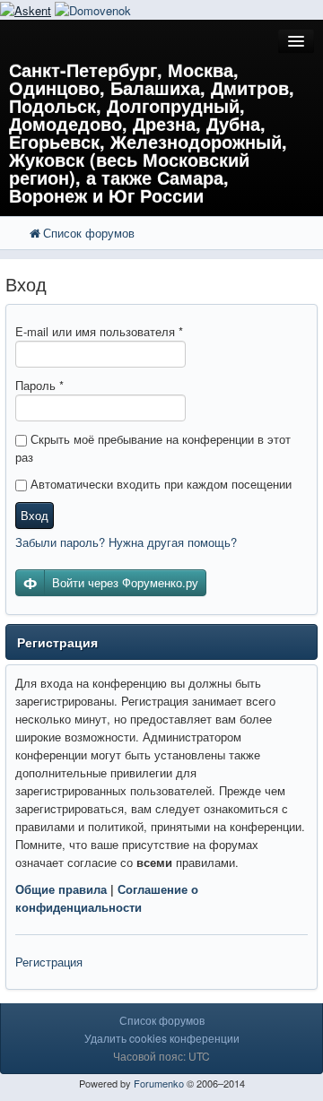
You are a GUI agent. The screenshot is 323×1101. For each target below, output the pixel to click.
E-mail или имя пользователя (99, 331)
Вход (34, 515)
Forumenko (159, 1083)
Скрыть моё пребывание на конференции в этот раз (153, 447)
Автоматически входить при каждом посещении (159, 483)
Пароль (39, 385)
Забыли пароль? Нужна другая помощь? (126, 541)
